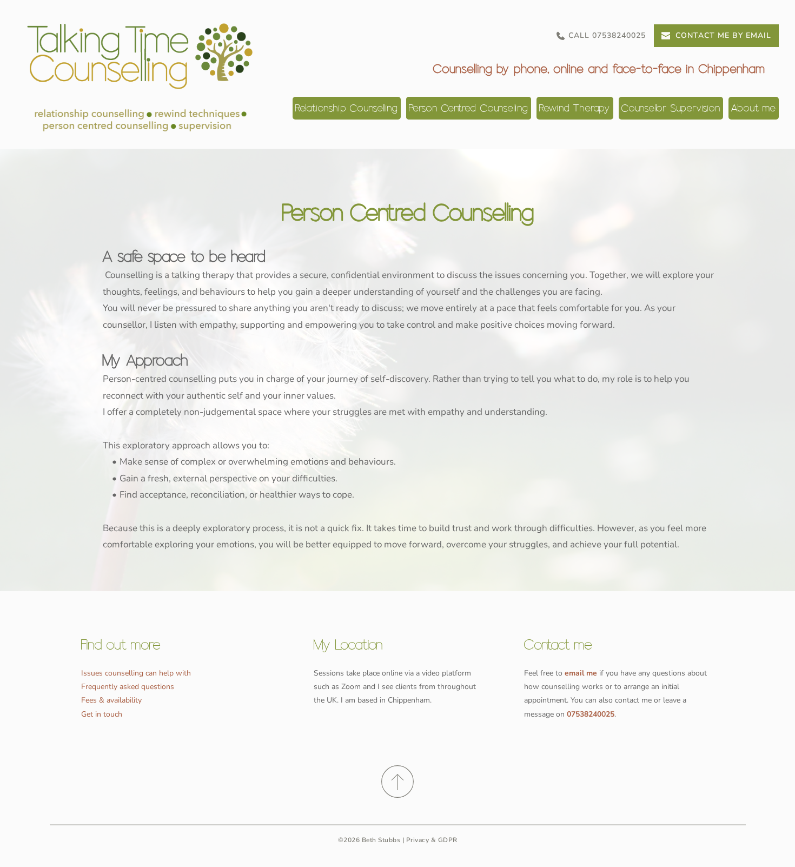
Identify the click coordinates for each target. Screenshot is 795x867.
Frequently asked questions (127, 686)
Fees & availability (111, 700)
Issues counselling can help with (136, 673)
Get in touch (101, 714)
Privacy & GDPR (432, 840)
